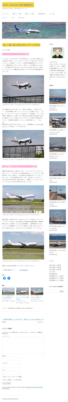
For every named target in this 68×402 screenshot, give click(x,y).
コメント (5, 336)
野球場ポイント (32, 124)
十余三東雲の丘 (23, 270)
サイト (4, 370)
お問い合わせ (21, 17)
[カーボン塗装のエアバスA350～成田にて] (37, 291)
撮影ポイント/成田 (16, 14)
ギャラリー (4, 17)
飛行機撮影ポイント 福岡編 (56, 280)
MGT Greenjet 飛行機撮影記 (18, 5)
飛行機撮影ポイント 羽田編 (56, 278)
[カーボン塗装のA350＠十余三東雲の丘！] (8, 291)
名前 (4, 356)
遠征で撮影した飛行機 (55, 269)
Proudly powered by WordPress (10, 399)
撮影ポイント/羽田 (29, 14)
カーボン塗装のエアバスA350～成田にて (37, 296)
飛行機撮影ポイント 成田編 (56, 276)
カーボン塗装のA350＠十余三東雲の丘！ (8, 296)
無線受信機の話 (41, 14)
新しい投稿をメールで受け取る (13, 380)
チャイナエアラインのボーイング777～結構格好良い (22, 297)
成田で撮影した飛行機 (14, 308)
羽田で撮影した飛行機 (55, 267)
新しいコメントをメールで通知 (13, 376)
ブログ (13, 17)
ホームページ (5, 14)
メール (4, 363)
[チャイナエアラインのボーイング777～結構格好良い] (22, 291)
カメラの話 (52, 14)
